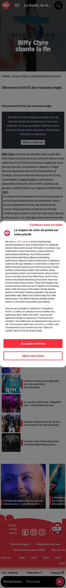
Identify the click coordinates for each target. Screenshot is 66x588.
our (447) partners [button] (21, 241)
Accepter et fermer (33, 343)
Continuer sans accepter (46, 225)
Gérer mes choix (33, 356)
